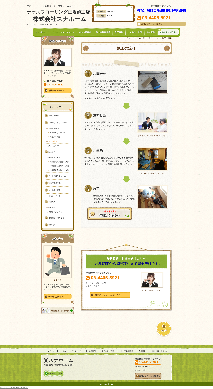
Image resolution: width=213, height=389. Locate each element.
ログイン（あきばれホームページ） (14, 388)
